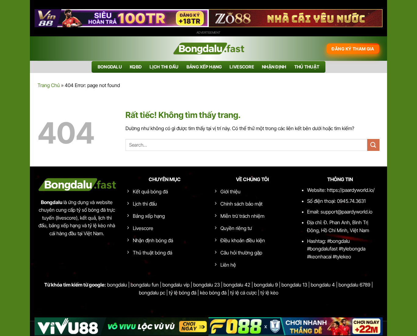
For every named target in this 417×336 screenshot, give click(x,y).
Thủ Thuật (307, 66)
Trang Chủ (49, 85)
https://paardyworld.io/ (351, 190)
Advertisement (208, 32)
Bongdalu (110, 66)
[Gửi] (373, 145)
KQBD (136, 66)
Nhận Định (274, 66)
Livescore (242, 66)
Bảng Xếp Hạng (204, 66)
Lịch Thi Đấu (164, 66)
